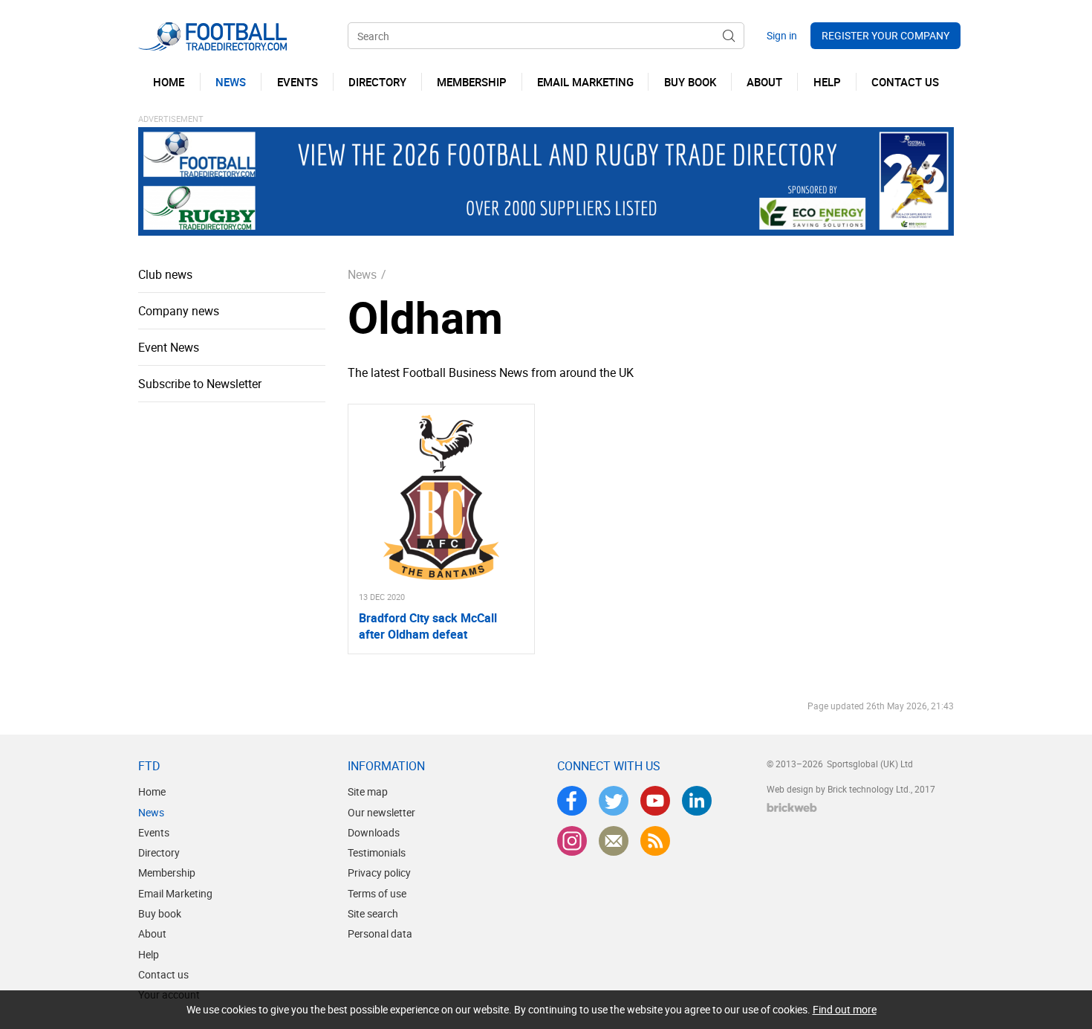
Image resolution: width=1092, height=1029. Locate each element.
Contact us (163, 974)
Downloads (374, 832)
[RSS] (655, 841)
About (152, 933)
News (362, 274)
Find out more (845, 1009)
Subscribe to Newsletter (199, 383)
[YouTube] (655, 801)
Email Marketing (175, 893)
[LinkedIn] (697, 801)
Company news (178, 311)
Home (152, 791)
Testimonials (377, 852)
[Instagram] (572, 841)
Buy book (159, 913)
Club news (165, 274)
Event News (168, 347)
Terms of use (377, 893)
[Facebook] (572, 801)
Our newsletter (381, 812)
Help (148, 954)
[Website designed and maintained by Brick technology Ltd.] (792, 807)
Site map (368, 791)
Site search (373, 913)
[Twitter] (613, 801)
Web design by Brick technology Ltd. (839, 789)
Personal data (380, 933)
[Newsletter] (613, 841)
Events (153, 832)
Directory (159, 852)
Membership (166, 872)
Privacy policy (379, 872)
